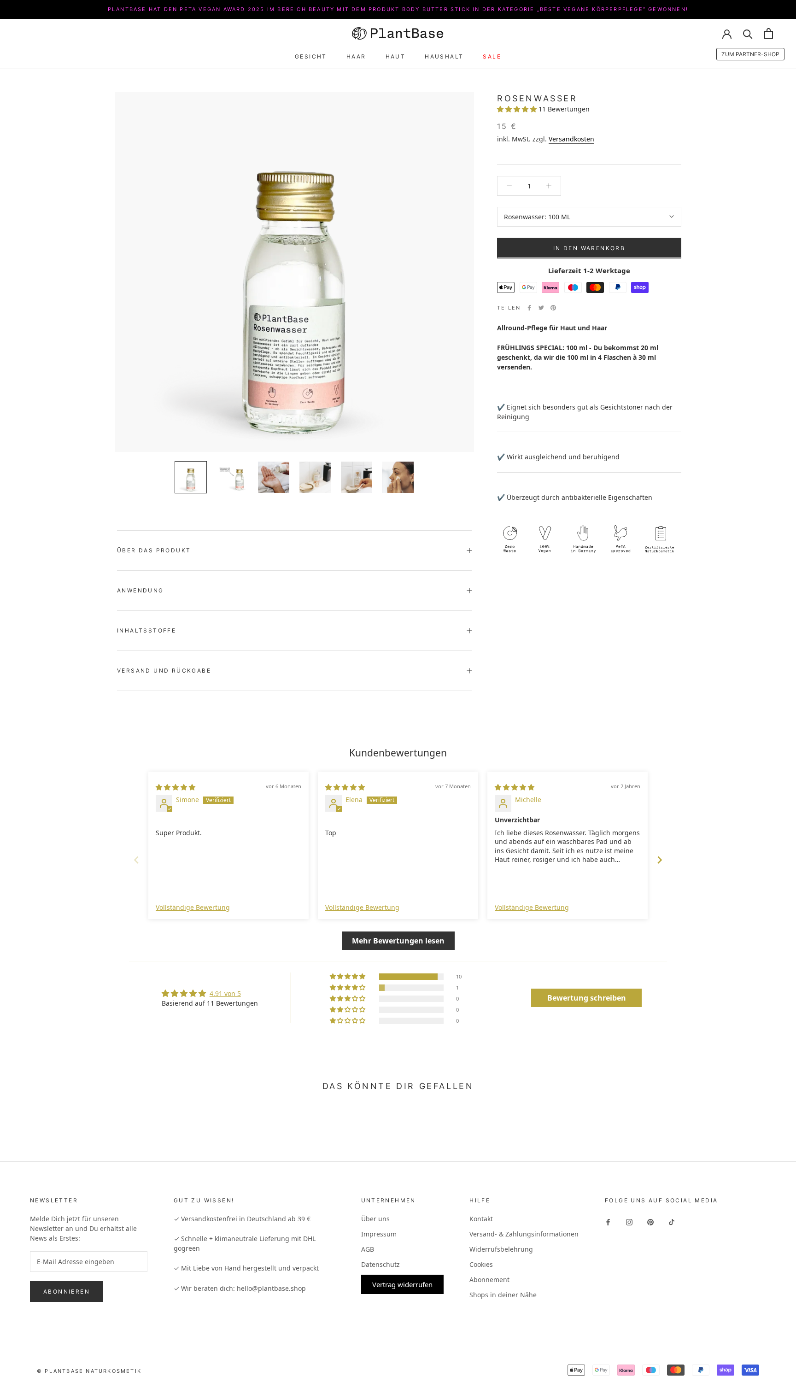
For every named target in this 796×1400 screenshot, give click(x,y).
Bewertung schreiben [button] (586, 998)
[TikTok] (671, 1221)
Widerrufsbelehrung (501, 1249)
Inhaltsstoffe (146, 630)
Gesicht (311, 56)
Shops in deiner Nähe (503, 1294)
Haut (396, 56)
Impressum (379, 1234)
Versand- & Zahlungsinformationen (524, 1234)
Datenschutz (380, 1264)
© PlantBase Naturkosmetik (89, 1371)
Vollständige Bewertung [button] (193, 907)
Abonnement (489, 1279)
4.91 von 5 (225, 993)
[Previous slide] (136, 859)
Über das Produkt (154, 550)
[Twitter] (541, 307)
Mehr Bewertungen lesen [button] (398, 941)
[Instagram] (629, 1221)
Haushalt (444, 56)
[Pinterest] (553, 307)
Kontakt (481, 1218)
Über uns (375, 1218)
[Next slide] (659, 859)
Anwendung (140, 590)
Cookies (481, 1264)
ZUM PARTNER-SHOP (750, 54)
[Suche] (748, 33)
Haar (356, 56)
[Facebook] (529, 307)
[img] (175, 787)
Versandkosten (571, 138)
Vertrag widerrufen (402, 1284)
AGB (367, 1249)
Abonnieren (66, 1291)
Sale (492, 56)
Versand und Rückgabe (164, 670)
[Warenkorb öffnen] (768, 33)
